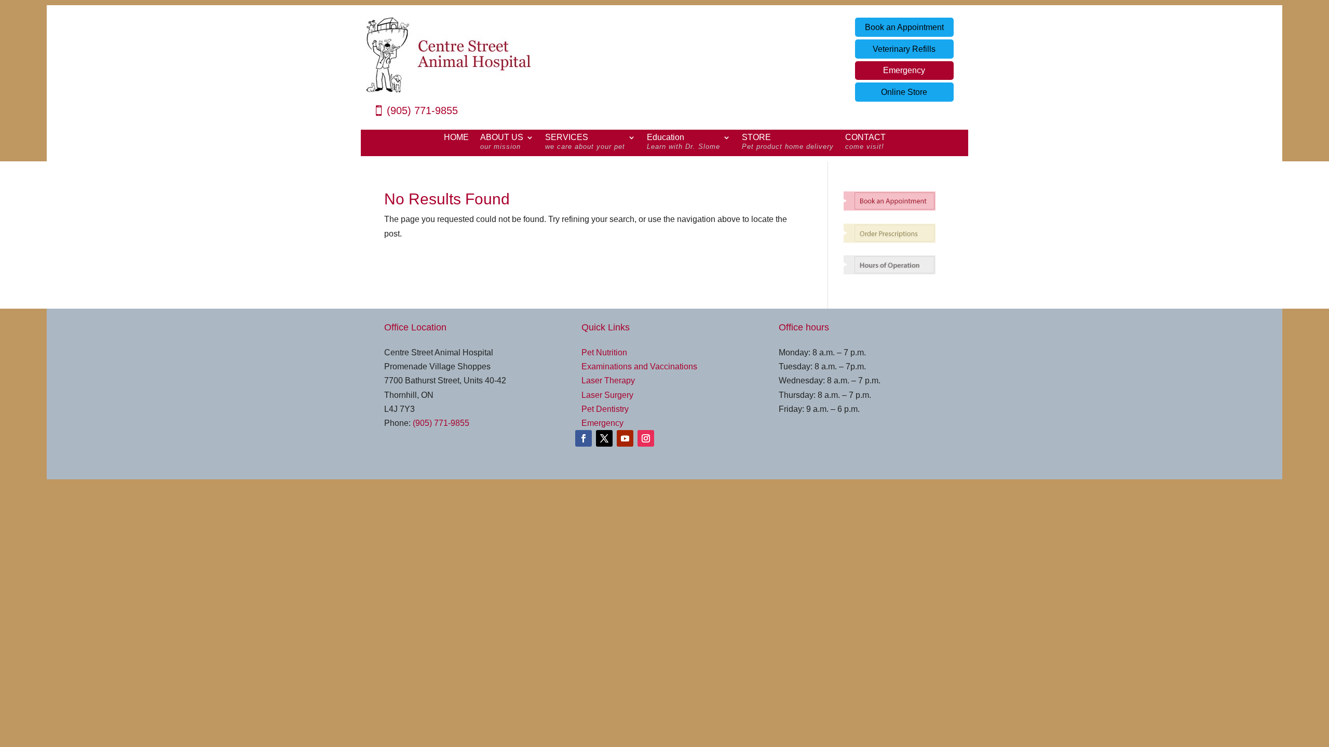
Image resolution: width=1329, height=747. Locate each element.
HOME (456, 138)
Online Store (904, 92)
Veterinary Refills (904, 49)
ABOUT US (501, 142)
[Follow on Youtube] (625, 438)
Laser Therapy (608, 380)
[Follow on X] (604, 438)
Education (683, 142)
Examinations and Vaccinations (639, 366)
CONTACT (865, 142)
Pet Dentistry (605, 409)
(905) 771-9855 (422, 110)
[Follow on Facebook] (583, 438)
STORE (788, 142)
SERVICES (585, 142)
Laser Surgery (607, 395)
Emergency (904, 70)
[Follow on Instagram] (646, 438)
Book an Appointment (904, 27)
